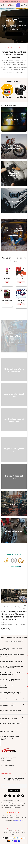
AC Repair (3, 606)
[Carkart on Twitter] (9, 795)
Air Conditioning (12, 606)
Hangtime (21, 299)
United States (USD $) (14, 828)
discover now (14, 240)
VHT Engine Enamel (7, 279)
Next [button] (26, 91)
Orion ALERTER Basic (21, 279)
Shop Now (14, 341)
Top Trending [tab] (20, 258)
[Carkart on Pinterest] (14, 795)
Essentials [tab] (14, 261)
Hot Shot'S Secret (7, 299)
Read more (6, 628)
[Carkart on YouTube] (22, 795)
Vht (7, 277)
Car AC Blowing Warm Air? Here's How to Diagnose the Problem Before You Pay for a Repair (14, 615)
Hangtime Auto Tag (21, 301)
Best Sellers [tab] (7, 258)
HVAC (10, 607)
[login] (21, 5)
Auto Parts (4, 606)
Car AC (9, 606)
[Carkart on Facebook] (5, 795)
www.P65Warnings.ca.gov (19, 820)
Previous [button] (1, 91)
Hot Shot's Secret (7, 300)
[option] (7, 287)
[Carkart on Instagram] (18, 795)
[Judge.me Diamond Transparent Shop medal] (7, 560)
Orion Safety (21, 277)
